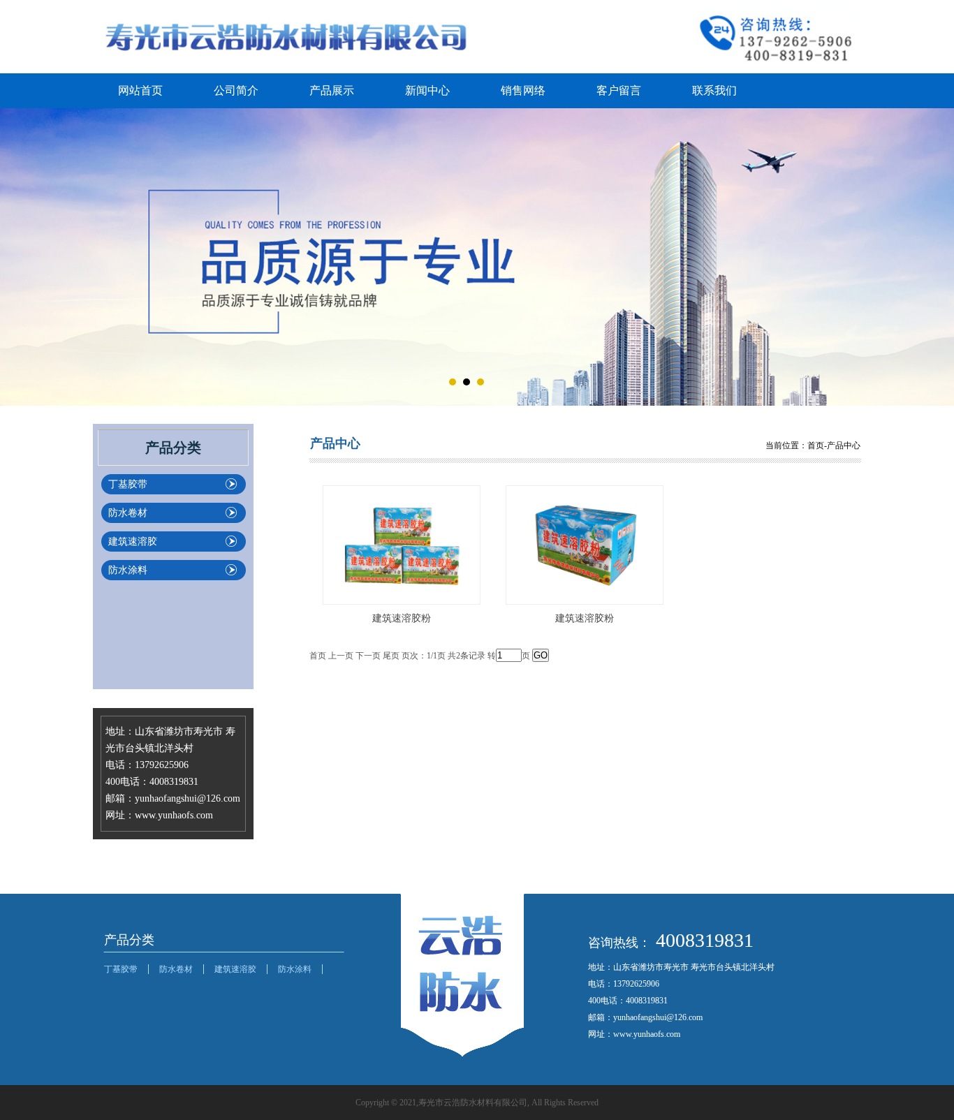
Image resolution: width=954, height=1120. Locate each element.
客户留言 (618, 90)
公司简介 (236, 90)
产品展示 (331, 90)
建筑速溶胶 (132, 541)
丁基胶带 (127, 484)
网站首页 (140, 90)
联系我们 (714, 90)
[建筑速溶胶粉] (402, 544)
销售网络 (523, 90)
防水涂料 (127, 570)
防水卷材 (127, 513)
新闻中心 (427, 90)
